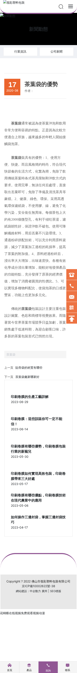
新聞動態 (38, 29)
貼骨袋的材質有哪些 (28, 367)
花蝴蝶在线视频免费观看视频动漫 (22, 613)
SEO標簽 (55, 591)
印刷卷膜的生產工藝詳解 (30, 397)
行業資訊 (20, 51)
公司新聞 (56, 51)
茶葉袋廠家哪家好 (27, 377)
